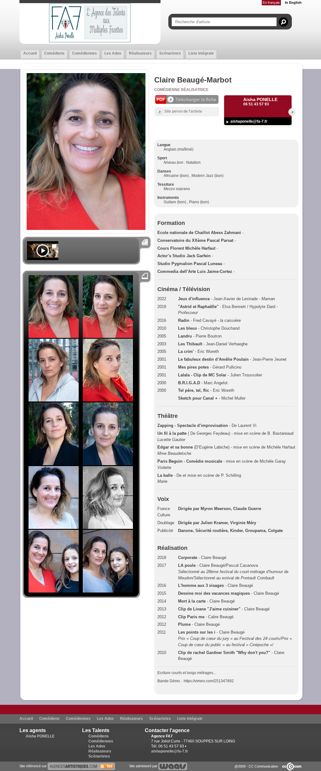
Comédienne (167, 90)
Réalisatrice (194, 90)
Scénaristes (170, 53)
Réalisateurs (140, 53)
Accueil (30, 53)
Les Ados (112, 53)
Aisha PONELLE (40, 736)
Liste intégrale (201, 53)
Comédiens (54, 53)
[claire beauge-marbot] (81, 766)
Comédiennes (84, 53)
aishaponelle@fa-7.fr (248, 121)
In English (293, 2)
